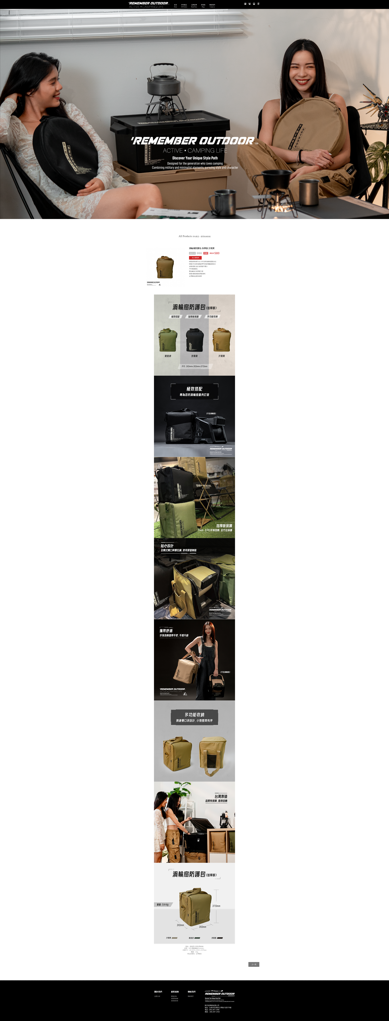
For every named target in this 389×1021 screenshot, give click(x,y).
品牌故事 (194, 6)
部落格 (203, 6)
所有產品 (184, 6)
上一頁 (253, 964)
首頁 (175, 6)
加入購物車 (195, 257)
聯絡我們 (212, 6)
